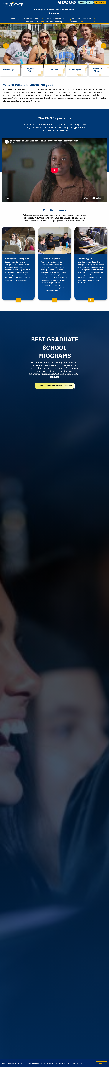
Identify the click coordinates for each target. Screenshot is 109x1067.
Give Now (100, 2)
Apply (82, 2)
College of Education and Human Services (54, 11)
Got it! (101, 1063)
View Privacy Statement (75, 1063)
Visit (90, 2)
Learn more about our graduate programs (54, 385)
